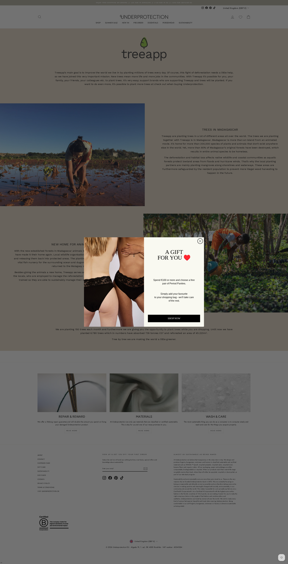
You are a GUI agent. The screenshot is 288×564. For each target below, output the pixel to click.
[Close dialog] (200, 241)
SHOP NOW (174, 318)
